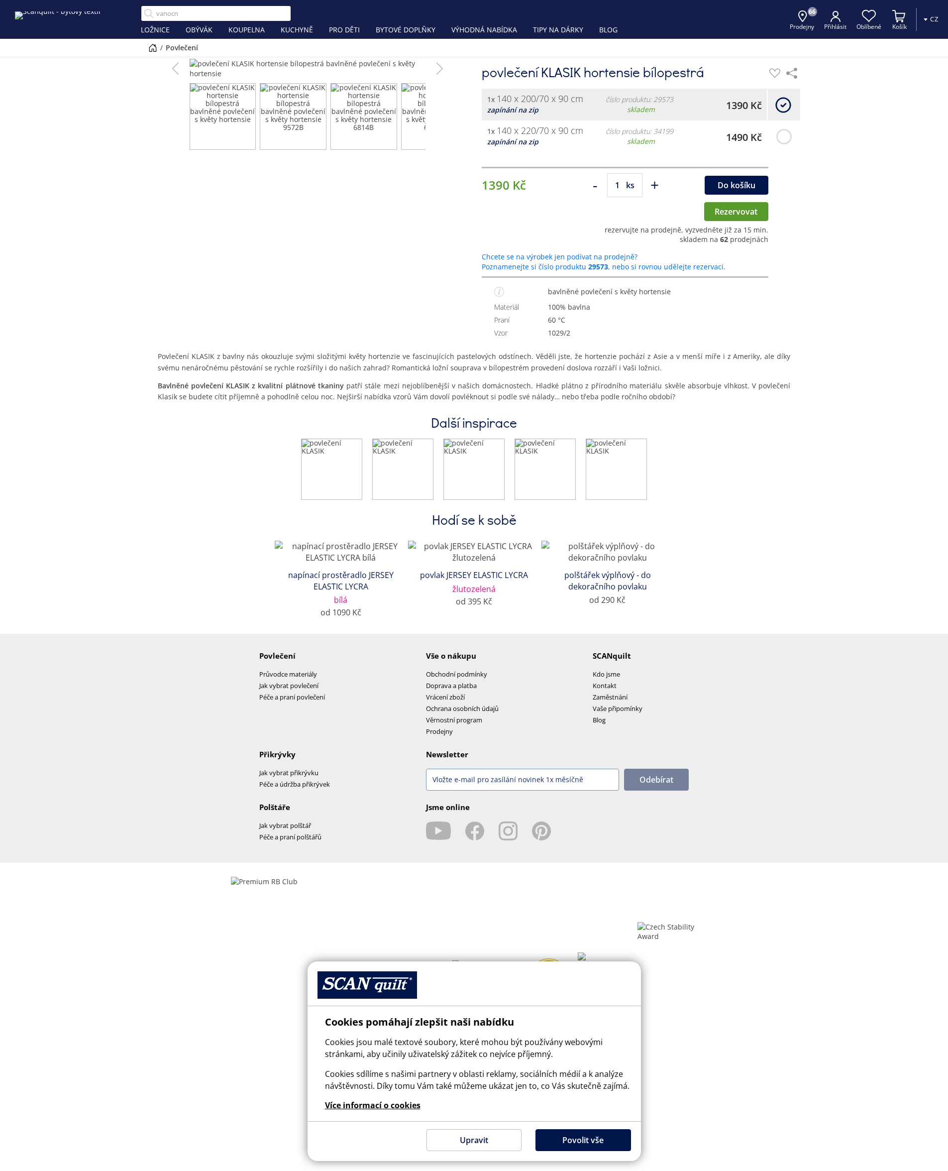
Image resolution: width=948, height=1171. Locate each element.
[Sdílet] (791, 73)
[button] (175, 69)
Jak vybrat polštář (285, 825)
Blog (599, 719)
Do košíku (736, 185)
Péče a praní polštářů (290, 836)
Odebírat (656, 779)
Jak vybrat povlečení (288, 685)
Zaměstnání (610, 697)
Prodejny (439, 731)
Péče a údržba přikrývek (294, 784)
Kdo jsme (606, 674)
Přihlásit (835, 26)
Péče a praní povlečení (292, 697)
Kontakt (605, 685)
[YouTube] (438, 830)
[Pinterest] (541, 830)
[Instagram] (508, 830)
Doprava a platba (451, 685)
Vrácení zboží (445, 697)
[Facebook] (474, 830)
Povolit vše (583, 1140)
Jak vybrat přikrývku (288, 772)
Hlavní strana (152, 47)
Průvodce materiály (288, 674)
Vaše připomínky (617, 708)
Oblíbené (868, 26)
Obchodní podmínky (456, 674)
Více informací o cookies (373, 1105)
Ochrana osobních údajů (462, 708)
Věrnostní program (454, 719)
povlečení (182, 47)
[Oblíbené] (774, 73)
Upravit (474, 1140)
